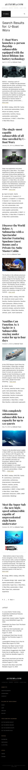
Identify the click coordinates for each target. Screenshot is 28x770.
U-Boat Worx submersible (10, 587)
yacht (9, 312)
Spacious (13, 306)
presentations (6, 487)
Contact (3, 696)
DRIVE (6, 107)
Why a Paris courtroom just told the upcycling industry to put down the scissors (12, 660)
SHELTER (16, 107)
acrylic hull (7, 196)
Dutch (22, 109)
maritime (13, 114)
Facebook (4, 739)
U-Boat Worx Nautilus (17, 310)
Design (6, 296)
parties (16, 484)
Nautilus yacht (14, 397)
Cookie (3, 756)
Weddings (13, 496)
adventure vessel (9, 299)
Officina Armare (18, 303)
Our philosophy (6, 690)
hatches (10, 484)
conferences (14, 480)
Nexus (18, 114)
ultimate (4, 312)
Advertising (4, 693)
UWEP (18, 493)
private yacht (6, 306)
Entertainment (6, 482)
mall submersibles (11, 391)
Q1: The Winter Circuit (7, 722)
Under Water (14, 491)
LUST (2, 707)
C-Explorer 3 (13, 198)
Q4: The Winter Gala (7, 730)
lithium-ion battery (7, 111)
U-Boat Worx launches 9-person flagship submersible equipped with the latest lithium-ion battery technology (13, 49)
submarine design (7, 308)
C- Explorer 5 (15, 196)
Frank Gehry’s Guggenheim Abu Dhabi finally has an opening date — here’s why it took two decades (13, 652)
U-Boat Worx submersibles (10, 216)
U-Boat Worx (20, 118)
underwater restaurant (9, 493)
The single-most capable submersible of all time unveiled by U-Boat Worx (13, 136)
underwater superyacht (18, 402)
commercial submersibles (12, 109)
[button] (24, 14)
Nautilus (4, 301)
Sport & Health (8, 194)
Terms (3, 753)
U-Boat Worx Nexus (8, 120)
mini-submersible (10, 205)
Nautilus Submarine (14, 301)
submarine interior (19, 308)
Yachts (22, 107)
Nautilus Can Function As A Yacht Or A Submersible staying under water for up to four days (14, 331)
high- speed (18, 580)
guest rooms (19, 299)
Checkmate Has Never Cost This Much (13, 624)
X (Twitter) (4, 744)
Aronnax (6, 388)
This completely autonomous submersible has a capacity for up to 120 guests (13, 417)
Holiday (11, 107)
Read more (5, 102)
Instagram (4, 742)
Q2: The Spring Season (7, 724)
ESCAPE (3, 713)
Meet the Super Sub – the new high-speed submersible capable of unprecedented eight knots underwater (14, 514)
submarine (20, 306)
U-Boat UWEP (20, 489)
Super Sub (13, 585)
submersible (6, 116)
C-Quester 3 (14, 201)
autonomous (8, 478)
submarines (5, 212)
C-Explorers (20, 198)
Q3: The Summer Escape (7, 727)
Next (12, 599)
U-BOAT (13, 118)
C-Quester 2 (6, 201)
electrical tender (15, 388)
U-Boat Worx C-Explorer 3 (17, 214)
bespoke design (9, 580)
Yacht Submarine (17, 312)
